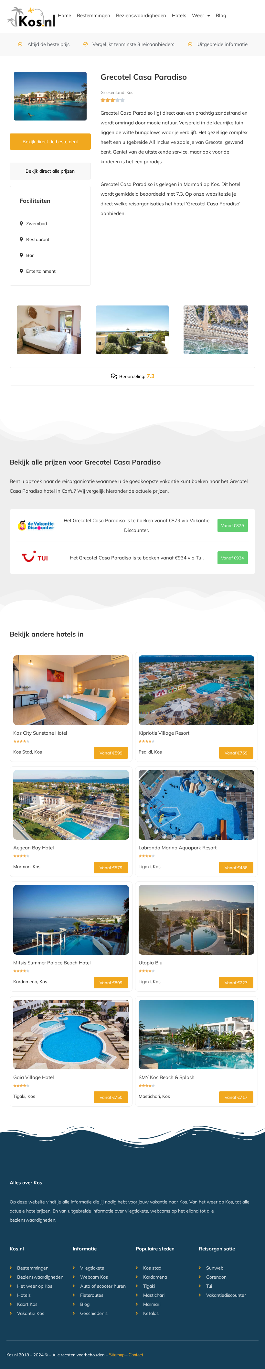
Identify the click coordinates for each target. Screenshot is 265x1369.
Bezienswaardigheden (141, 15)
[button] (232, 525)
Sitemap (116, 1354)
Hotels (179, 15)
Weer (198, 15)
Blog (221, 15)
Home (64, 15)
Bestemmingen (93, 15)
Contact (136, 1354)
